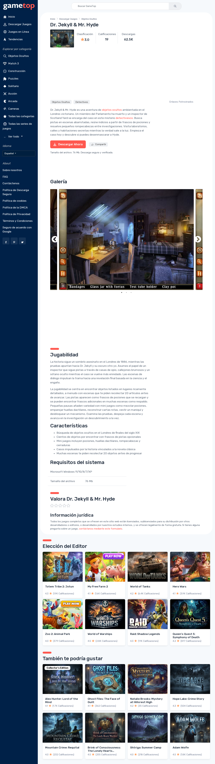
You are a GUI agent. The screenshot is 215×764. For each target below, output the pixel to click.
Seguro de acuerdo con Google (17, 229)
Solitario (13, 86)
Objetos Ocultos (18, 55)
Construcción (16, 71)
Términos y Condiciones (18, 220)
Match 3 (13, 63)
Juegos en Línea (18, 31)
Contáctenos (11, 183)
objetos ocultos (112, 109)
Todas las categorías (21, 116)
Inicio (11, 16)
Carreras (13, 108)
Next (198, 239)
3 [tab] (131, 292)
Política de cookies (14, 200)
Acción (12, 93)
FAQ (5, 176)
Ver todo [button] (12, 136)
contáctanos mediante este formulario (100, 528)
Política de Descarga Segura (16, 192)
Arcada (12, 101)
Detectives (81, 102)
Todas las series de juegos (17, 126)
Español (9, 153)
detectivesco (124, 118)
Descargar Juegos (19, 24)
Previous (55, 239)
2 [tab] (126, 292)
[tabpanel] (126, 239)
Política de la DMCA (15, 207)
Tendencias (15, 39)
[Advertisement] (126, 73)
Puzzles (13, 78)
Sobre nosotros (12, 170)
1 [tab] (121, 292)
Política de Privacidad (16, 214)
